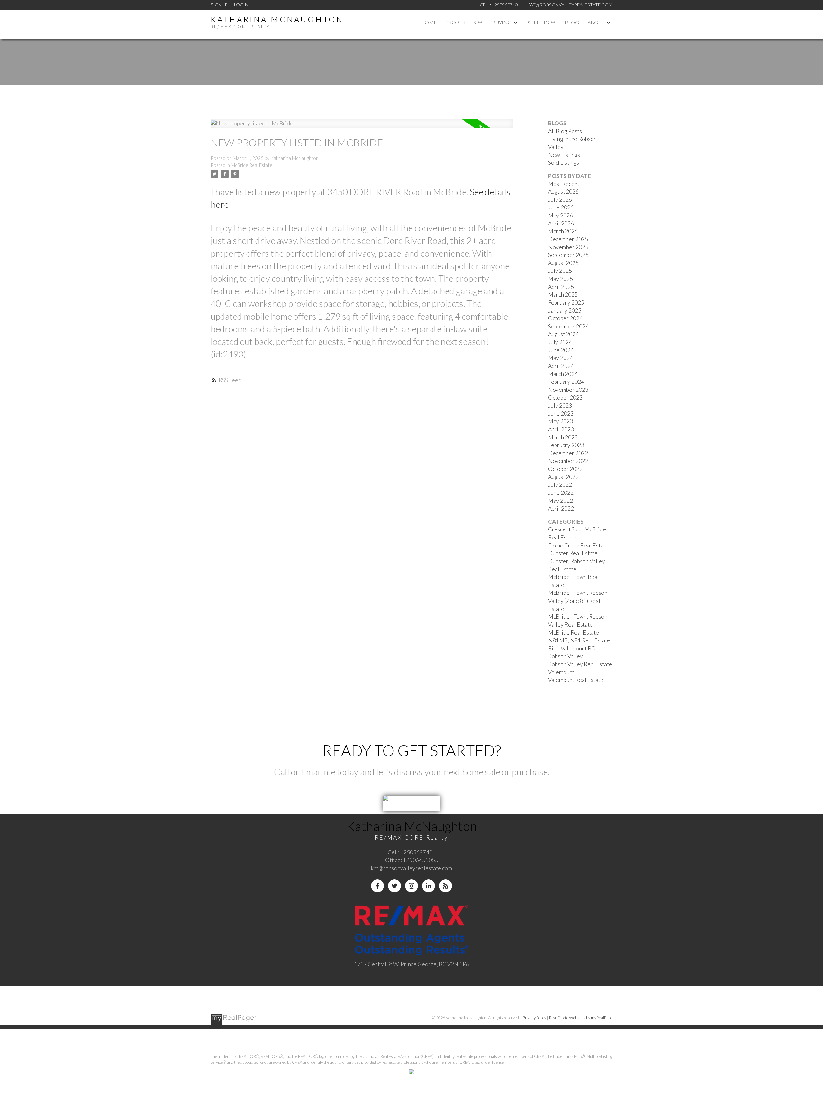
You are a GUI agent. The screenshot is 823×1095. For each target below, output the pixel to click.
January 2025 (564, 310)
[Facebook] (377, 885)
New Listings (564, 155)
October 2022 (565, 468)
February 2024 (566, 381)
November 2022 (568, 460)
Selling (538, 22)
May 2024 (560, 357)
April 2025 (561, 286)
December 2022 (568, 453)
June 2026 (561, 207)
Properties (460, 22)
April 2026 (561, 223)
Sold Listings (563, 162)
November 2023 (568, 389)
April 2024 (561, 366)
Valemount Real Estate (575, 679)
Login (241, 4)
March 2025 (563, 294)
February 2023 (566, 445)
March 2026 (563, 231)
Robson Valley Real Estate (580, 664)
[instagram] (411, 885)
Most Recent (563, 183)
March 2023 (563, 437)
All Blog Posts (565, 131)
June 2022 (561, 492)
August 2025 (563, 263)
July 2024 (560, 342)
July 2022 (560, 484)
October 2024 (565, 318)
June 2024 (561, 350)
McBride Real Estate (251, 165)
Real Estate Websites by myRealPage (580, 1017)
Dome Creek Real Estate (578, 545)
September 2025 (568, 255)
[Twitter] (394, 885)
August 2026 (563, 191)
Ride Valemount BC (571, 648)
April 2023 (561, 429)
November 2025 (568, 247)
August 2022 (563, 477)
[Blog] (445, 885)
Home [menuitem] (429, 22)
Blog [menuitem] (572, 22)
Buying (501, 22)
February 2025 (566, 302)
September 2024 (568, 326)
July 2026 (560, 199)
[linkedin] (428, 885)
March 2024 (563, 374)
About (596, 22)
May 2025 (560, 278)
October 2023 (565, 397)
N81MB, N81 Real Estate (579, 640)
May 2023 (560, 421)
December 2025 (568, 239)
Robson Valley (565, 656)
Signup (219, 4)
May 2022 (560, 500)
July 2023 (560, 405)
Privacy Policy (534, 1017)
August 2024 (563, 334)
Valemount (561, 672)
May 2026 (560, 215)
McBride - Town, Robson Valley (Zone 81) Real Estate (577, 600)
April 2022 (561, 508)
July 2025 (560, 270)
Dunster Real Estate (573, 553)
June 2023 (561, 413)
